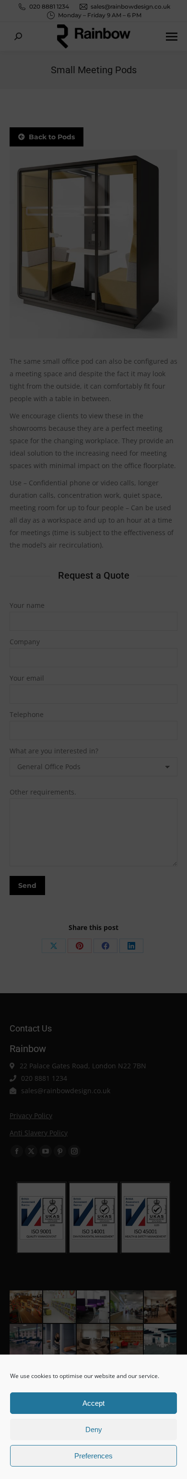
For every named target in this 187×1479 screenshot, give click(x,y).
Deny (93, 1429)
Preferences (93, 1456)
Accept (93, 1403)
